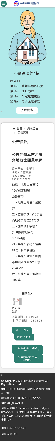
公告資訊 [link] (23, 132)
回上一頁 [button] (20, 330)
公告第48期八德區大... (26, 349)
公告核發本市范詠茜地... (27, 359)
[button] (17, 301)
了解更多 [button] (27, 110)
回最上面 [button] (22, 336)
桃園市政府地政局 (27, 3)
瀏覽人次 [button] (6, 434)
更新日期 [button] (6, 428)
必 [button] (4, 4)
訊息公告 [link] (32, 128)
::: (1, 112)
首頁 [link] (19, 128)
